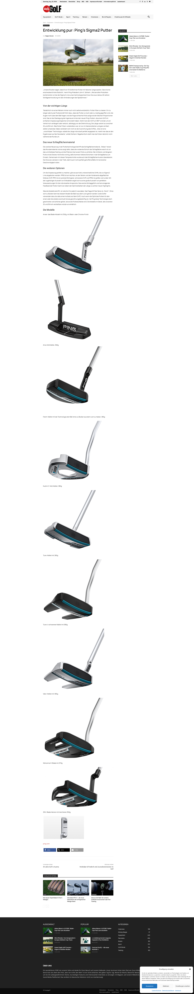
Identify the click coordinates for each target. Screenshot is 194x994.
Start (44, 22)
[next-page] (47, 906)
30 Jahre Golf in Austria (51, 867)
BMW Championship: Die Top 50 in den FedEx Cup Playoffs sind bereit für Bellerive (139, 68)
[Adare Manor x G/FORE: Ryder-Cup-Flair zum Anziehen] (123, 38)
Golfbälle (94, 894)
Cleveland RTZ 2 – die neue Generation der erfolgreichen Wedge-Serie (76, 899)
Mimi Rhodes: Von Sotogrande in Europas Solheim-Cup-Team (139, 47)
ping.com (46, 844)
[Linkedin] (145, 1)
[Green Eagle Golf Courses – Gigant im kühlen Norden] (123, 58)
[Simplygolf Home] (57, 9)
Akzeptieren (149, 986)
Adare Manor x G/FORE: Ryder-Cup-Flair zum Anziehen (139, 37)
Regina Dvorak (49, 36)
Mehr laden (134, 76)
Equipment (50, 22)
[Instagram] (142, 1)
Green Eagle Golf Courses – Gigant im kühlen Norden (138, 57)
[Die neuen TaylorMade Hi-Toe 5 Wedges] (54, 888)
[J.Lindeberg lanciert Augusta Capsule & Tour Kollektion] (85, 940)
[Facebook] (140, 1)
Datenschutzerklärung (168, 990)
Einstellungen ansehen (183, 986)
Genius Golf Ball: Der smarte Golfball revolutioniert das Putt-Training (101, 899)
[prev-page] (44, 906)
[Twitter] (147, 1)
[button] (190, 969)
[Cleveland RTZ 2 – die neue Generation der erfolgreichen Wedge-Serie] (78, 888)
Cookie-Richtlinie (156, 990)
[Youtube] (150, 1)
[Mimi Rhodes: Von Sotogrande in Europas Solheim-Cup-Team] (123, 48)
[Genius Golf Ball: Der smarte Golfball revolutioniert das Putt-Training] (102, 888)
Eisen (45, 894)
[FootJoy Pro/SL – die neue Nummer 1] (85, 950)
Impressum (178, 990)
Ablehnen (166, 986)
